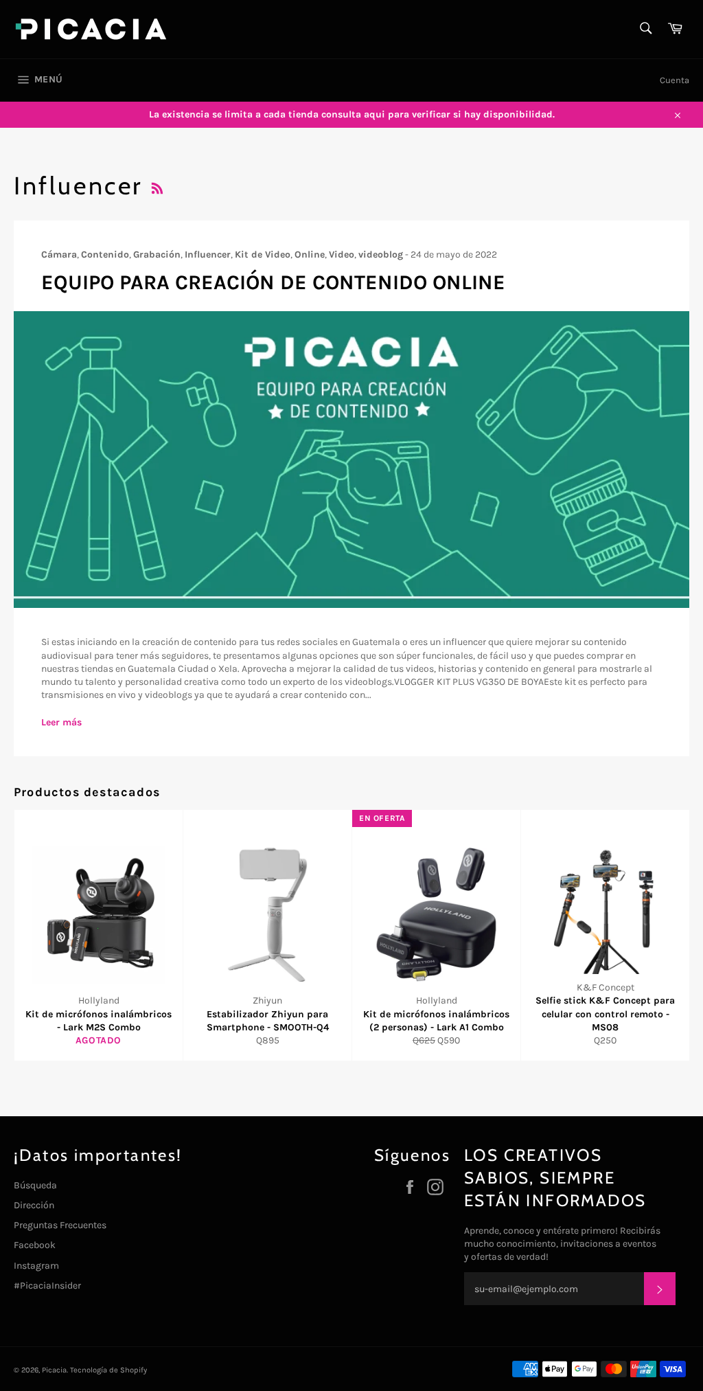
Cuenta (674, 80)
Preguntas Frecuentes (60, 1225)
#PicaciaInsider (47, 1285)
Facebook (35, 1245)
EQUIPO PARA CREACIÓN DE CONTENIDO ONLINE (273, 282)
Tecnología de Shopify (108, 1370)
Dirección (34, 1205)
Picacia (54, 1370)
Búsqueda (35, 1185)
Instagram (36, 1265)
